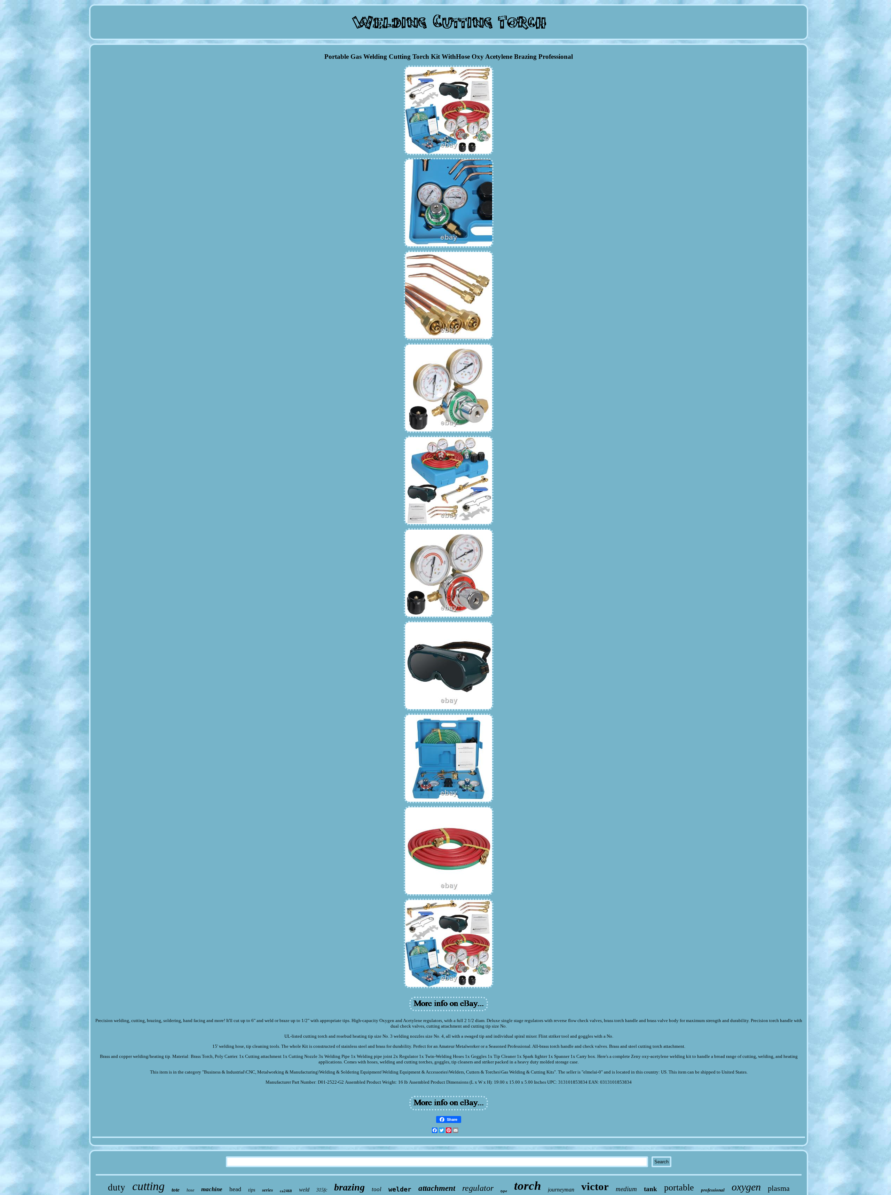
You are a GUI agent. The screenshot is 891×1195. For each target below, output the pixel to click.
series (267, 1190)
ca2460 (286, 1191)
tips (251, 1190)
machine (211, 1189)
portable (679, 1187)
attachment (436, 1188)
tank (650, 1189)
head (235, 1189)
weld (304, 1190)
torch (527, 1186)
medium (626, 1189)
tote (176, 1190)
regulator (478, 1188)
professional (713, 1190)
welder (399, 1189)
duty (116, 1187)
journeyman (561, 1190)
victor (595, 1186)
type (503, 1191)
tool (376, 1189)
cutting (148, 1186)
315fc (321, 1190)
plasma (779, 1188)
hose (190, 1190)
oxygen (746, 1187)
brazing (349, 1187)
